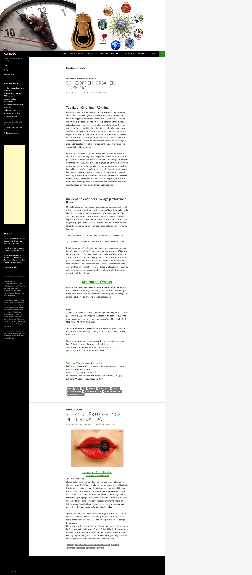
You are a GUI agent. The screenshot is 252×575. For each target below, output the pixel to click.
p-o (83, 93)
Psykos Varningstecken (12, 133)
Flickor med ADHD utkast (97, 475)
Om (64, 54)
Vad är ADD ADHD (75, 54)
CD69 (77, 388)
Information (127, 54)
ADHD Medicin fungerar (12, 113)
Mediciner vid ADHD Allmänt (14, 248)
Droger (115, 545)
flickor (71, 548)
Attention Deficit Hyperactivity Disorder (92, 545)
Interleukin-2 (104, 388)
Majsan (108, 532)
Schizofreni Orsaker (97, 282)
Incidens (92, 388)
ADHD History (92, 54)
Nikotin (116, 388)
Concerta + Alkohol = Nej (12, 260)
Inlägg (6, 70)
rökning (91, 548)
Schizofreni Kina (74, 391)
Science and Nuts (74, 363)
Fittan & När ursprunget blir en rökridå (94, 417)
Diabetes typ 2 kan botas (12, 110)
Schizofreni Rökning (113, 391)
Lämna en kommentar (98, 93)
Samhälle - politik (78, 78)
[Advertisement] (14, 184)
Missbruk (141, 54)
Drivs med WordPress (11, 572)
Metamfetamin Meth (11, 267)
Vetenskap (91, 78)
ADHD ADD (10, 53)
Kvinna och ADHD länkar (97, 472)
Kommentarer (9, 75)
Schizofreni (152, 54)
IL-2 (84, 388)
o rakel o (90, 424)
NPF (67, 78)
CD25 (70, 388)
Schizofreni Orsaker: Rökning (91, 85)
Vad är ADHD (16, 239)
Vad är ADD (8, 239)
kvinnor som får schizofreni (112, 216)
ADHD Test (104, 54)
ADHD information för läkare (14, 250)
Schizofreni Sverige (76, 394)
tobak (100, 548)
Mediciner (115, 54)
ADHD (70, 545)
